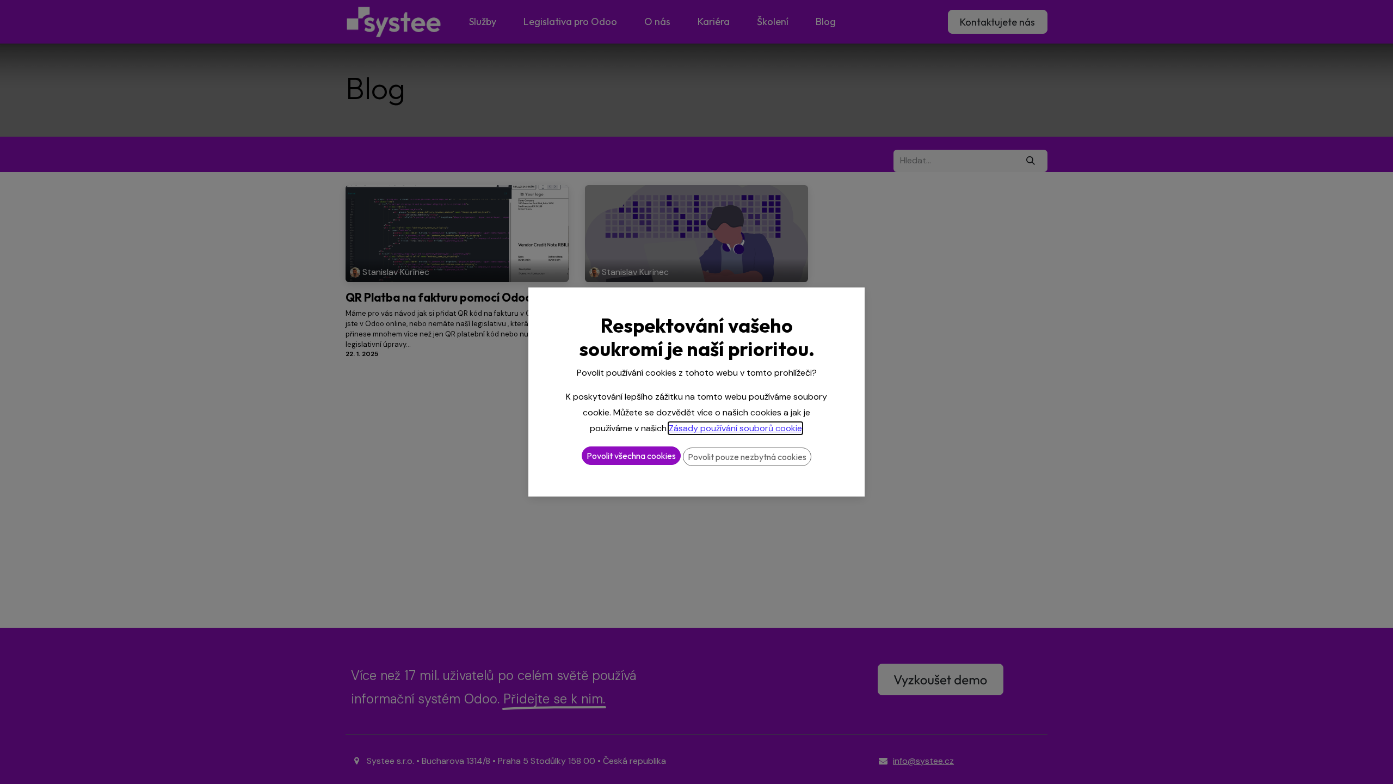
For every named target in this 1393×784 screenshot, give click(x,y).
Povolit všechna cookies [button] (631, 455)
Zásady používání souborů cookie (735, 428)
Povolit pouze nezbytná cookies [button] (747, 456)
